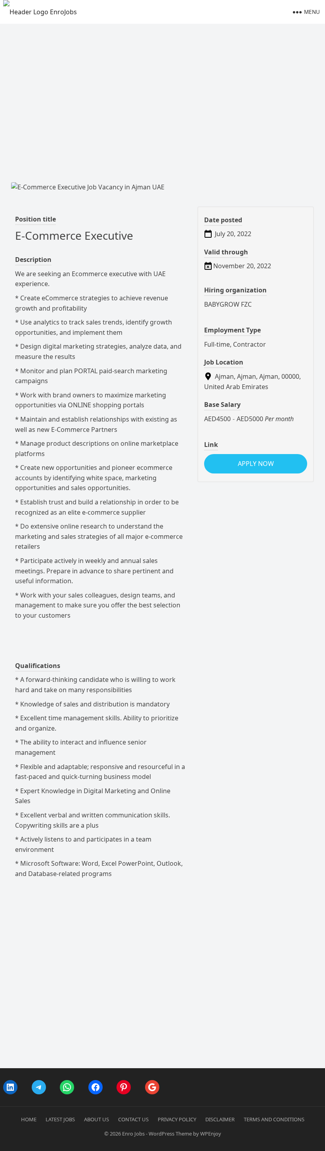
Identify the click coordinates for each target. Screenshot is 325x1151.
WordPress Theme (170, 1133)
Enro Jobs (133, 1133)
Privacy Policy (177, 1119)
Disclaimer (220, 1119)
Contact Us (133, 1119)
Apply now (256, 463)
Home (28, 1119)
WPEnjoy (210, 1133)
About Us (96, 1119)
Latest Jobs (60, 1119)
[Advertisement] (162, 83)
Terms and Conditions (274, 1119)
